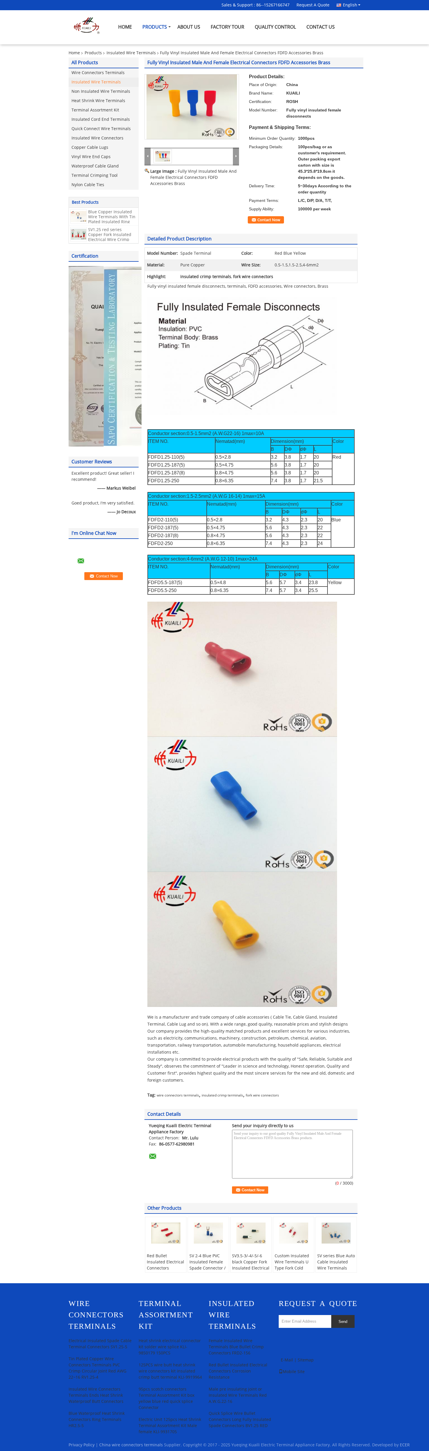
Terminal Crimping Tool (95, 175)
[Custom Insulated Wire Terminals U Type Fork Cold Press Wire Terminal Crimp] (293, 1233)
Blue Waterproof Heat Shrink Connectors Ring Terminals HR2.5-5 (97, 1419)
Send (343, 1321)
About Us (188, 27)
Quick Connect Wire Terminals (101, 128)
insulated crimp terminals (222, 1095)
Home (125, 27)
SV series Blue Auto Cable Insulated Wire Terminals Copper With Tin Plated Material (336, 1268)
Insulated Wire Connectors (97, 138)
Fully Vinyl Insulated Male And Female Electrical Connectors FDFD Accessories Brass (193, 177)
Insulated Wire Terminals (131, 52)
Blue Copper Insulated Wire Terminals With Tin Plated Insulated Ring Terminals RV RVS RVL (111, 219)
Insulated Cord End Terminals (101, 119)
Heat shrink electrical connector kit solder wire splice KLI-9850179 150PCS (170, 1347)
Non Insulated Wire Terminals (101, 91)
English (350, 5)
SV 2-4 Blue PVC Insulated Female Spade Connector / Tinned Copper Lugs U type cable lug (207, 1271)
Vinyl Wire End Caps (91, 156)
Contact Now (268, 220)
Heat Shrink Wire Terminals (98, 100)
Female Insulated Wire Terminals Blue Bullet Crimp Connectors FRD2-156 (236, 1347)
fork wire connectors (262, 1095)
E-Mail (287, 1360)
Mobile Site (294, 1371)
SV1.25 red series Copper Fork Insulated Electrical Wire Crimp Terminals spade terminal (109, 239)
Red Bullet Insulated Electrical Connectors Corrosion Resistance (165, 1268)
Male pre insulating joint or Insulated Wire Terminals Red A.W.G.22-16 (238, 1395)
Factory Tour (227, 27)
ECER (405, 1445)
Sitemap (306, 1360)
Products (154, 27)
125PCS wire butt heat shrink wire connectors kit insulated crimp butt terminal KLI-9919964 (170, 1371)
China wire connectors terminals (131, 1445)
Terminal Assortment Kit (95, 110)
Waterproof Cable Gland (95, 166)
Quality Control (275, 27)
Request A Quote (313, 5)
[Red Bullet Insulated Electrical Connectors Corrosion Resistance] (165, 1233)
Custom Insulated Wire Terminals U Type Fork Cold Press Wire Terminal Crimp (292, 1268)
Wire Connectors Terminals (98, 72)
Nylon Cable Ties (88, 184)
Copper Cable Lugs (90, 147)
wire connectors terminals (178, 1095)
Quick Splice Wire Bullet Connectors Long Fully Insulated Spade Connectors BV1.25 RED (240, 1419)
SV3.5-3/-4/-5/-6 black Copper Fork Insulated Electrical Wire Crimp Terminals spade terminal (250, 1271)
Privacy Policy (82, 1445)
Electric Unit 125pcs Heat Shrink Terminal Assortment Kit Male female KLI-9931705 (170, 1425)
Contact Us (320, 27)
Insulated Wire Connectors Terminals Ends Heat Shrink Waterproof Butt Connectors (96, 1395)
